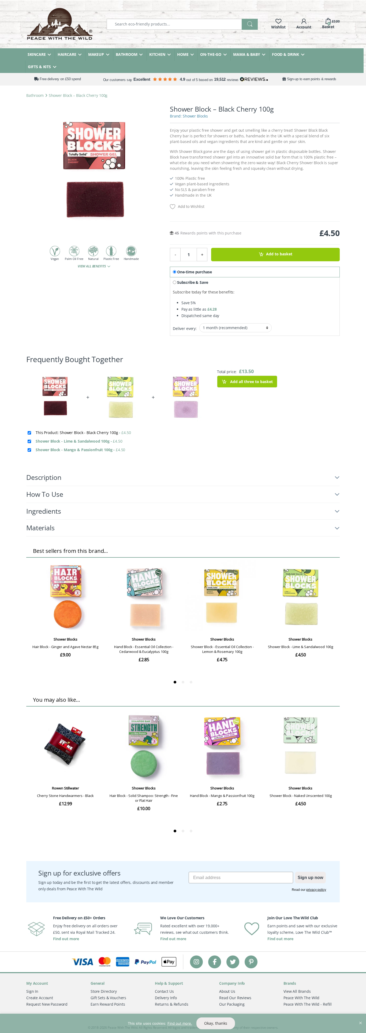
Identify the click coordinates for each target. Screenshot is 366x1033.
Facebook (215, 961)
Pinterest (251, 961)
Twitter (232, 961)
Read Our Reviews (235, 997)
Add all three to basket (251, 381)
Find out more (66, 938)
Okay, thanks (215, 1023)
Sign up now (310, 877)
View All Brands (297, 991)
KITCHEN (157, 54)
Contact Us (164, 991)
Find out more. (179, 1023)
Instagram (196, 961)
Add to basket (279, 254)
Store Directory (104, 991)
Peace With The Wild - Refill (307, 1004)
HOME (182, 54)
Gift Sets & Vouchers (108, 997)
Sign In (32, 991)
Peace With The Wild (301, 997)
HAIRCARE (67, 54)
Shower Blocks (195, 116)
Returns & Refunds (171, 1004)
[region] (183, 1023)
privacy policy (316, 890)
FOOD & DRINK (285, 54)
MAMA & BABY (246, 54)
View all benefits (92, 266)
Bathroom (35, 95)
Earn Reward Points (108, 1004)
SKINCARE (37, 54)
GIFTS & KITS (39, 66)
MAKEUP (96, 54)
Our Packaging (232, 1004)
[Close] (360, 1018)
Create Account (39, 997)
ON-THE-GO (210, 54)
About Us (227, 991)
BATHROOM (126, 54)
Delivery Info (166, 997)
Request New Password (47, 1004)
